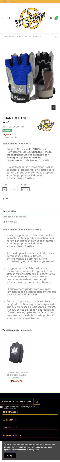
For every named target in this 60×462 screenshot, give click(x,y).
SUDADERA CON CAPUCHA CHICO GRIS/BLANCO (16, 373)
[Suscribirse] (37, 401)
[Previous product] (55, 37)
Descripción (9, 211)
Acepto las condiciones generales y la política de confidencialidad (21, 408)
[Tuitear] (7, 199)
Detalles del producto (14, 216)
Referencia (7, 127)
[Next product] (57, 37)
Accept (10, 455)
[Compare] (16, 369)
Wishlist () (9, 1)
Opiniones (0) (9, 221)
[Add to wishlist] (12, 369)
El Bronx (16, 377)
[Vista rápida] (20, 369)
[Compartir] (3, 199)
